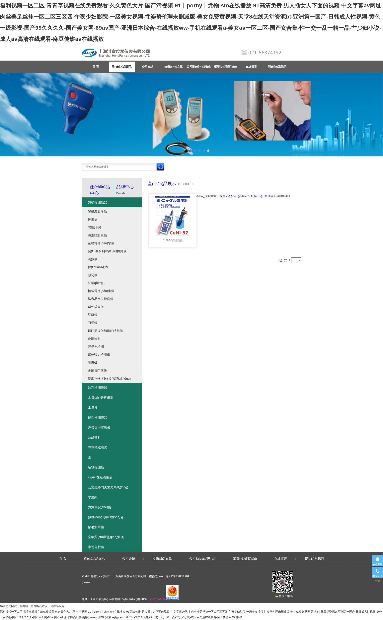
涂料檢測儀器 (97, 387)
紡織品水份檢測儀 (100, 299)
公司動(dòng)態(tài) (199, 66)
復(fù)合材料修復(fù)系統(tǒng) (109, 378)
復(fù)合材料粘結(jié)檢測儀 (107, 251)
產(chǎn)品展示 (122, 66)
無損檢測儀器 (97, 202)
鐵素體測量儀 (97, 235)
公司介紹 (147, 66)
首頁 (222, 196)
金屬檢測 (94, 338)
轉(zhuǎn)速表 (98, 267)
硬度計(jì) (94, 227)
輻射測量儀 (96, 527)
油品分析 (94, 437)
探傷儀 (92, 219)
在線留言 (251, 66)
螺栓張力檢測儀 (99, 354)
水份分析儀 (96, 547)
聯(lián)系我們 (277, 66)
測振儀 (92, 259)
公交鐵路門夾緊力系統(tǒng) (108, 487)
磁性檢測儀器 (97, 417)
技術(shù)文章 (173, 66)
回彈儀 (92, 323)
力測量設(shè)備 (99, 507)
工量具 (93, 407)
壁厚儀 (92, 315)
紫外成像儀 (96, 307)
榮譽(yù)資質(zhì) (225, 66)
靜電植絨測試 (97, 447)
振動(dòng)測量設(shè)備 (105, 517)
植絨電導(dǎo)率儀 (101, 291)
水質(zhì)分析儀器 (262, 196)
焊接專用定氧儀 (99, 427)
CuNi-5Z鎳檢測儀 (173, 240)
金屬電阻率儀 (97, 370)
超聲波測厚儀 (97, 211)
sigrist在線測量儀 (100, 477)
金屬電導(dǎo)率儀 (101, 243)
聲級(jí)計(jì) (96, 283)
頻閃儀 (92, 275)
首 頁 (62, 558)
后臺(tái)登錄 (157, 599)
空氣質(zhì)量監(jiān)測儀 (106, 537)
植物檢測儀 (96, 467)
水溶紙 (93, 497)
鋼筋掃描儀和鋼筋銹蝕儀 (105, 331)
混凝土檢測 (96, 346)
